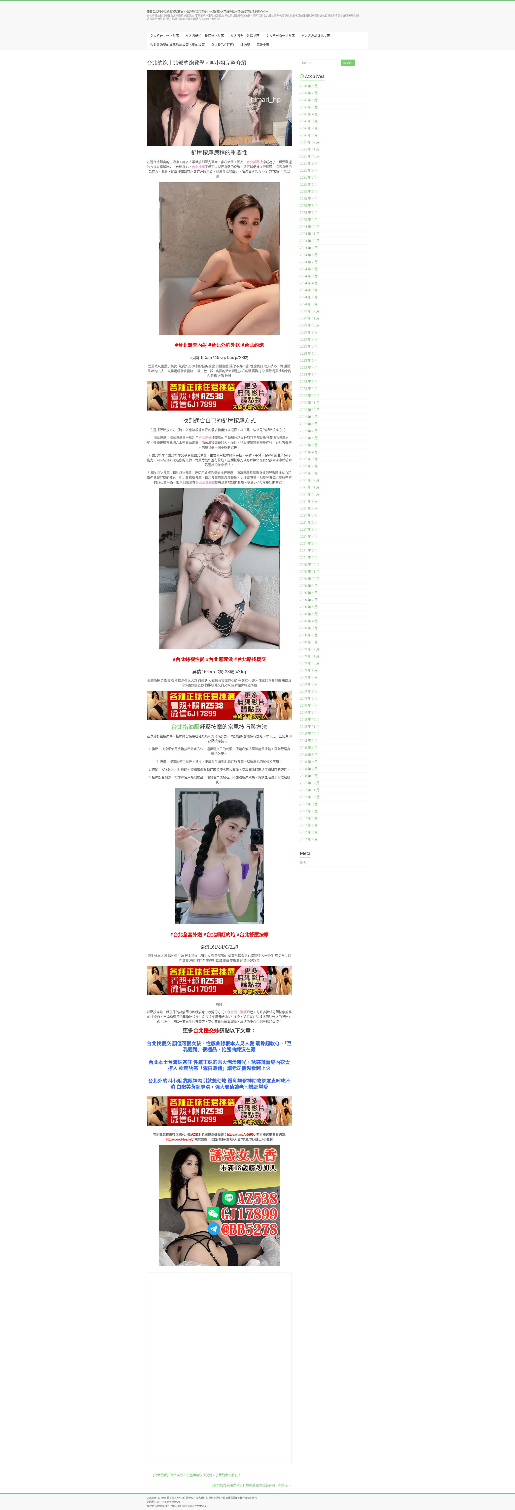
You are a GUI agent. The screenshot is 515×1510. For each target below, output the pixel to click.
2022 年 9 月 (309, 417)
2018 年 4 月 (309, 762)
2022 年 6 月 (309, 438)
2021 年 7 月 (309, 515)
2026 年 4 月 (309, 114)
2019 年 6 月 (309, 691)
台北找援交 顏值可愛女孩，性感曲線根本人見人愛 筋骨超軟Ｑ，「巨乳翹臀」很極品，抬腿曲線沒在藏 (219, 1046)
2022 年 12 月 (309, 396)
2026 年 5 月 (309, 107)
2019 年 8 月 (309, 677)
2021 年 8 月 (309, 508)
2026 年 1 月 (309, 135)
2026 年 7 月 (309, 93)
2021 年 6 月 (309, 522)
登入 (303, 863)
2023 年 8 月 (309, 339)
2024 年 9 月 (309, 248)
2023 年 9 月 (309, 332)
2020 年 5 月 (309, 614)
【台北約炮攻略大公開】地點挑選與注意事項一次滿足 (251, 1485)
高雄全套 (262, 45)
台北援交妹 (206, 1030)
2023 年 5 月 (309, 360)
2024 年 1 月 (309, 304)
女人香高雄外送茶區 (315, 36)
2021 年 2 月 (309, 551)
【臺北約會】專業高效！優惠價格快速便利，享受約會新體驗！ (194, 1475)
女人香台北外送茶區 (164, 36)
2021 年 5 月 (309, 529)
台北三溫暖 (239, 1012)
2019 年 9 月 (309, 670)
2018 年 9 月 (309, 741)
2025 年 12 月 (309, 142)
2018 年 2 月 (309, 769)
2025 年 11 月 (309, 149)
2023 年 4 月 (309, 368)
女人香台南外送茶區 (280, 36)
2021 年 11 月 (309, 487)
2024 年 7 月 (309, 262)
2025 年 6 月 (309, 184)
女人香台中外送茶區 (245, 36)
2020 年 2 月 (309, 635)
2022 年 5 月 (309, 445)
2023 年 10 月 (309, 325)
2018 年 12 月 (309, 720)
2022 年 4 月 (309, 452)
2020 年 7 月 (309, 600)
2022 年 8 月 (309, 424)
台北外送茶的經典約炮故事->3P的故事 (177, 45)
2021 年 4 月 (309, 536)
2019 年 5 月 (309, 698)
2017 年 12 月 (309, 783)
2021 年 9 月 (309, 501)
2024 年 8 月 (309, 255)
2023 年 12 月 (309, 311)
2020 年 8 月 (309, 593)
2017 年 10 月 (309, 797)
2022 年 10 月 (309, 410)
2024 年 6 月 (309, 269)
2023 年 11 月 (309, 318)
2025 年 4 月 (309, 199)
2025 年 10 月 (309, 156)
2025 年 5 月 (309, 192)
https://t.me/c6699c (241, 1134)
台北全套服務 (205, 482)
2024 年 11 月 (309, 234)
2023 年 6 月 (309, 353)
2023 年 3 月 (309, 375)
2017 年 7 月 (309, 818)
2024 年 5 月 (309, 276)
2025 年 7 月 (309, 177)
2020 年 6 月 (309, 607)
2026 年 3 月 (309, 121)
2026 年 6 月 (309, 100)
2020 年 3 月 (309, 628)
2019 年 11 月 (309, 656)
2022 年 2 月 (309, 466)
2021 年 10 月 (309, 494)
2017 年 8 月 (309, 811)
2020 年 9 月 (309, 586)
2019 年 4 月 (309, 705)
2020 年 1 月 (309, 642)
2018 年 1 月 (309, 776)
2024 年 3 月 (309, 290)
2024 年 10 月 (309, 241)
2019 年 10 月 (309, 663)
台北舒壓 (253, 162)
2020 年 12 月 (309, 565)
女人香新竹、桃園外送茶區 (204, 36)
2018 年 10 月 (309, 734)
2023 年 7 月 (309, 346)
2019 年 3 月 (309, 712)
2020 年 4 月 (309, 621)
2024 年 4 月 (309, 283)
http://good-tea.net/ (180, 1139)
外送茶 (245, 45)
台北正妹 (205, 438)
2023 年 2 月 (309, 382)
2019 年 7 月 (309, 684)
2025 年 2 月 (309, 213)
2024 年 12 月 (309, 227)
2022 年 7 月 (309, 431)
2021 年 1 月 (309, 558)
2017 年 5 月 (309, 832)
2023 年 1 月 (309, 389)
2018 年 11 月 (309, 727)
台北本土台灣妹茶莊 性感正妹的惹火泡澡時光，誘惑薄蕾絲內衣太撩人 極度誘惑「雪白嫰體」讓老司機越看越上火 (219, 1065)
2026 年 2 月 (309, 128)
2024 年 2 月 (309, 297)
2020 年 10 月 (309, 579)
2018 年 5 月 (309, 755)
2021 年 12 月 (309, 480)
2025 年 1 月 (309, 220)
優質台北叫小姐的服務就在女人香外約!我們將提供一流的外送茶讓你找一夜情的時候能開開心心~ (207, 11)
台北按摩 (198, 167)
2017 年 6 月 (309, 825)
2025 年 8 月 (309, 170)
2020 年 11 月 (309, 572)
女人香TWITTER (222, 45)
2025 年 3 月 (309, 206)
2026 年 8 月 (309, 86)
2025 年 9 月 (309, 163)
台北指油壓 (185, 727)
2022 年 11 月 (309, 403)
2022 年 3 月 (309, 459)
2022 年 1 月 (309, 473)
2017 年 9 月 (309, 804)
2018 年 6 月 (309, 748)
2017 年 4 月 (309, 839)
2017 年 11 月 (309, 790)
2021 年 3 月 (309, 544)
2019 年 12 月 (309, 649)
